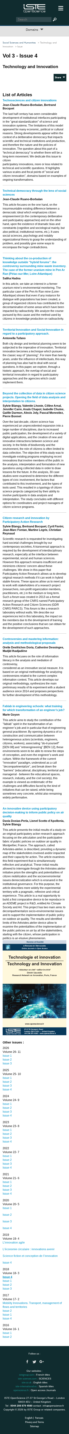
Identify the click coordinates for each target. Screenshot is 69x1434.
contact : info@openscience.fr (48, 1405)
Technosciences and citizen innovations (30, 100)
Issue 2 (7, 1059)
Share (59, 77)
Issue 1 (7, 1055)
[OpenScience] (34, 8)
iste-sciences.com (27, 1378)
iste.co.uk (26, 1382)
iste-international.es (26, 1386)
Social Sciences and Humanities (19, 43)
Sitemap (34, 1426)
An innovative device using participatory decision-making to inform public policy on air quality (33, 812)
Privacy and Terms (34, 1422)
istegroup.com (26, 1374)
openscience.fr (21, 1390)
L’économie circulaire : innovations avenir (28, 1249)
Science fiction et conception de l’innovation (30, 1255)
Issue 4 (7, 1089)
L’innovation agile (14, 1242)
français (39, 1417)
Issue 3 (7, 1063)
